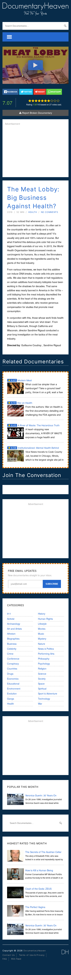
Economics (12, 678)
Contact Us (8, 955)
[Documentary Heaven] (35, 13)
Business (12, 643)
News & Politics (46, 648)
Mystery (42, 638)
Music (41, 633)
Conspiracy (13, 663)
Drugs (10, 673)
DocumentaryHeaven (34, 950)
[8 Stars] (51, 100)
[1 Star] (29, 100)
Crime (10, 653)
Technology (44, 698)
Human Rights (45, 618)
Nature (41, 643)
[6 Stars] (45, 100)
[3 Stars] (36, 100)
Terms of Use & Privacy (32, 955)
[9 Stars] (54, 100)
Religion (42, 668)
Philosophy (43, 658)
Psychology (44, 663)
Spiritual (42, 688)
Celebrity (11, 648)
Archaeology (13, 623)
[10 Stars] (58, 100)
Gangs (10, 698)
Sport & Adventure (47, 693)
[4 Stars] (39, 100)
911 (9, 613)
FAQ (4, 959)
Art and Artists (14, 628)
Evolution (12, 693)
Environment (13, 688)
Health (32, 212)
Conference (13, 658)
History (41, 613)
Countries (12, 668)
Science (42, 673)
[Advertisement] (35, 151)
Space (41, 683)
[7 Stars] (48, 100)
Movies (41, 628)
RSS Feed (16, 959)
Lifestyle (42, 623)
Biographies (13, 638)
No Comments (49, 212)
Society (42, 678)
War (40, 703)
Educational (13, 683)
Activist (10, 618)
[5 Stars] (42, 100)
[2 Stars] (33, 100)
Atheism (11, 633)
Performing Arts (46, 653)
